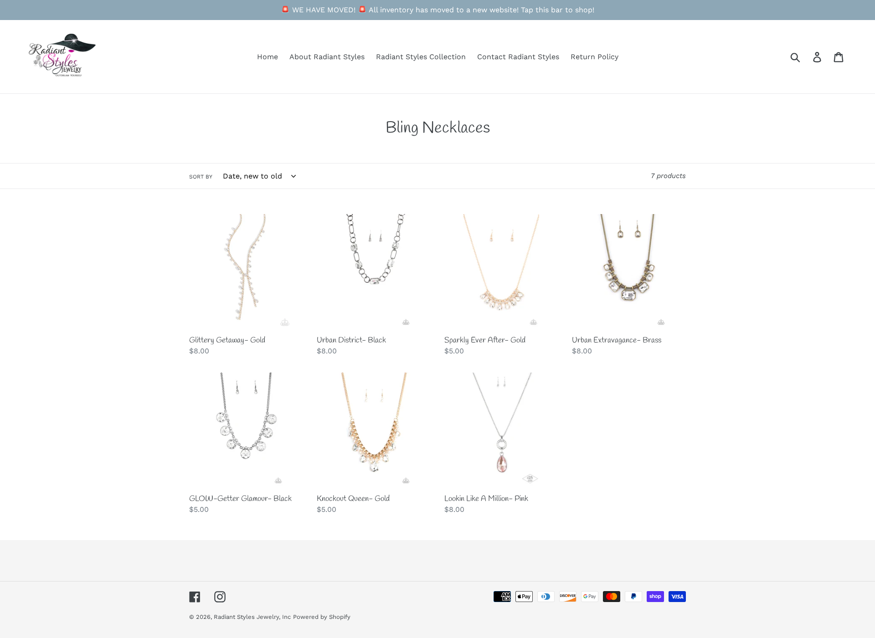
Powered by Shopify (321, 616)
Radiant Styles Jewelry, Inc (252, 616)
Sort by (200, 177)
